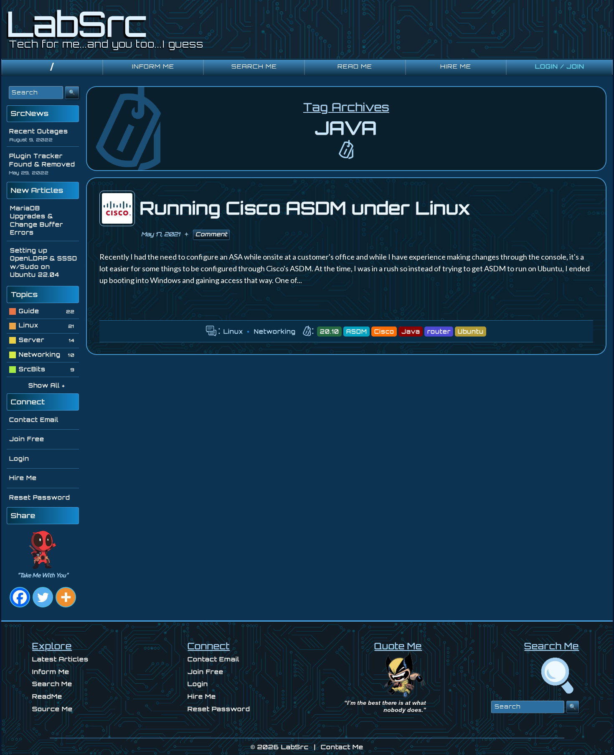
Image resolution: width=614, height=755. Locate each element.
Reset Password (39, 497)
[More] (66, 597)
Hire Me (23, 477)
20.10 (329, 331)
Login (19, 458)
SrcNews (30, 113)
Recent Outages (38, 131)
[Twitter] (43, 597)
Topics (24, 294)
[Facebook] (20, 597)
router (439, 331)
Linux (233, 331)
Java (410, 331)
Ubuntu (471, 331)
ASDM (356, 331)
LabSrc (295, 746)
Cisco (384, 331)
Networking (275, 331)
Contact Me (342, 746)
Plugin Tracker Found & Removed (42, 160)
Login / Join (559, 66)
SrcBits (32, 369)
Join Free (26, 439)
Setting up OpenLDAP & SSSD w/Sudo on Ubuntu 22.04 (43, 262)
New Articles (37, 190)
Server (31, 340)
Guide (29, 311)
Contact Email (33, 419)
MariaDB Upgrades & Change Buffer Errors (36, 220)
